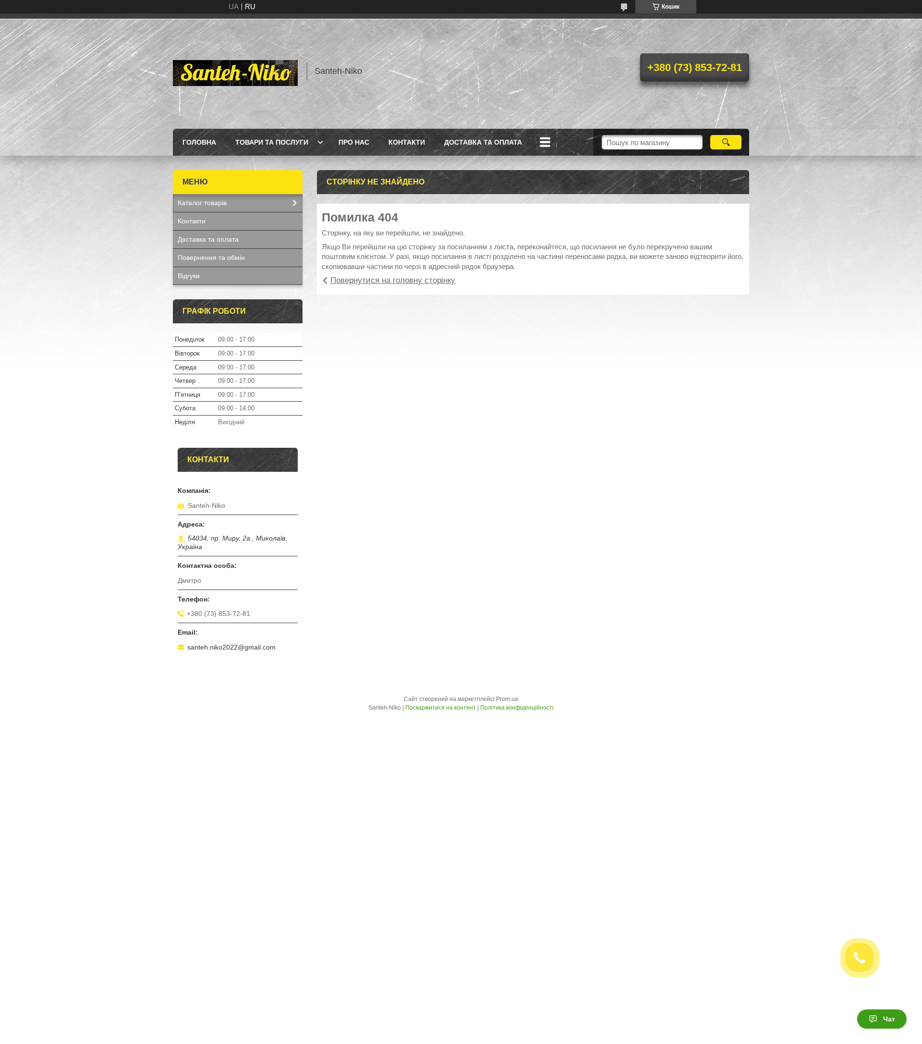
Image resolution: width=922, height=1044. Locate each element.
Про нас (354, 142)
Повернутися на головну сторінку (392, 280)
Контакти (406, 142)
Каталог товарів (202, 203)
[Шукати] (725, 142)
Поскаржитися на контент (440, 707)
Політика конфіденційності (517, 707)
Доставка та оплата (483, 142)
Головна (199, 142)
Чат (889, 1019)
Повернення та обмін (211, 257)
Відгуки (189, 276)
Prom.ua (507, 699)
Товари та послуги (271, 142)
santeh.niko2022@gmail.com (231, 647)
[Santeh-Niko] (235, 71)
